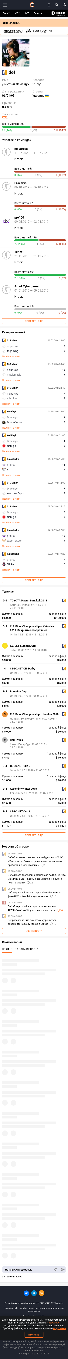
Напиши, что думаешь (18, 1269)
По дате (7, 949)
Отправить (63, 1270)
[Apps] (49, 5)
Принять (34, 1334)
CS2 (17, 13)
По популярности (26, 949)
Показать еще (34, 321)
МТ (27, 13)
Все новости (34, 931)
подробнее (53, 1322)
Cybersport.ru (26, 1353)
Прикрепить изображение (55, 1270)
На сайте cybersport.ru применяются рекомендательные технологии (34, 1310)
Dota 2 (6, 13)
